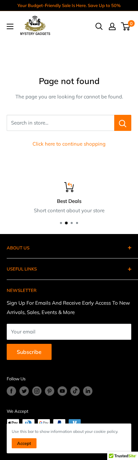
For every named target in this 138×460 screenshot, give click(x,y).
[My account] (112, 26)
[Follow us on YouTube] (62, 391)
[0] (126, 26)
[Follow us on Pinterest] (49, 391)
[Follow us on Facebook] (11, 391)
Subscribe (29, 352)
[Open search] (99, 26)
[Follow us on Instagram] (37, 391)
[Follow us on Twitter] (24, 391)
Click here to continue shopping (69, 144)
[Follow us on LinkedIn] (87, 391)
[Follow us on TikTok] (75, 391)
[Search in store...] (122, 123)
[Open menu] (10, 26)
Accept (24, 443)
